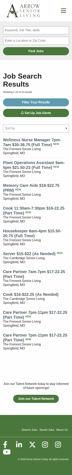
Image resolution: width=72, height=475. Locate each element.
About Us (62, 429)
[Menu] (63, 12)
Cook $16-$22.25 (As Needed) (31, 294)
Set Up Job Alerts (37, 113)
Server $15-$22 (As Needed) (29, 254)
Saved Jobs (46, 429)
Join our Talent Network (36, 398)
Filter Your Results (36, 102)
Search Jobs (29, 429)
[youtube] (6, 452)
